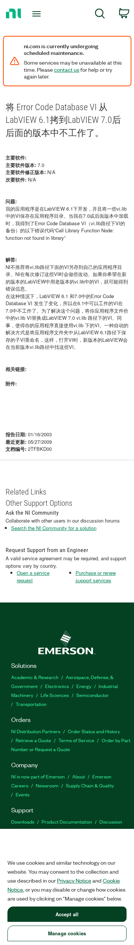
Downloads (22, 821)
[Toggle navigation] (37, 14)
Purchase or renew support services (96, 576)
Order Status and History (94, 731)
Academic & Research (34, 677)
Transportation (31, 703)
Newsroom (47, 785)
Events (22, 794)
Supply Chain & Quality (90, 785)
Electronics (57, 686)
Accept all (67, 914)
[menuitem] (100, 15)
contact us (66, 69)
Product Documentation (67, 821)
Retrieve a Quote (33, 740)
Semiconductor (92, 694)
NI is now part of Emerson (38, 776)
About (78, 776)
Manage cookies (67, 933)
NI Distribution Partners (35, 731)
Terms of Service (76, 740)
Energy (83, 686)
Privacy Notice (74, 880)
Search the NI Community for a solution (53, 528)
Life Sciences (55, 694)
